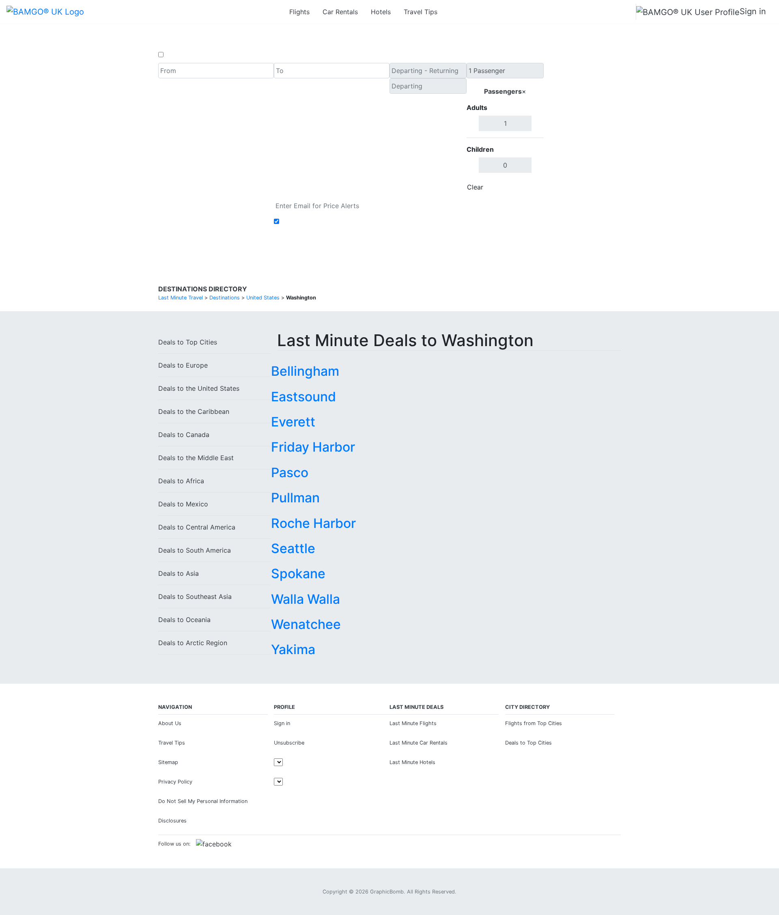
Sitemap (168, 762)
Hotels (381, 12)
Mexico (183, 504)
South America (194, 550)
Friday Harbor (313, 447)
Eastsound (303, 397)
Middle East (196, 458)
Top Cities (187, 342)
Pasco (289, 472)
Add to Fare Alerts (310, 221)
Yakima (293, 649)
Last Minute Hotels (412, 762)
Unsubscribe (289, 743)
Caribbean (193, 411)
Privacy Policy (175, 782)
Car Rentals (340, 12)
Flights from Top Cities (533, 723)
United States (198, 388)
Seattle (293, 548)
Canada (183, 435)
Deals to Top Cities (528, 743)
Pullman (295, 498)
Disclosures (172, 821)
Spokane (298, 573)
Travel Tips (420, 12)
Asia (178, 573)
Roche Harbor (313, 523)
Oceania (184, 620)
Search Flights (582, 129)
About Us (169, 723)
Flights (299, 12)
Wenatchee (306, 624)
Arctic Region (192, 643)
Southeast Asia (195, 596)
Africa (181, 481)
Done (530, 187)
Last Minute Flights (413, 723)
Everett (293, 422)
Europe (183, 365)
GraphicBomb (387, 892)
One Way (179, 55)
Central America (196, 527)
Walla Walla (305, 599)
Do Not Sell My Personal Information (202, 801)
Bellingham (305, 371)
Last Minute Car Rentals (419, 743)
